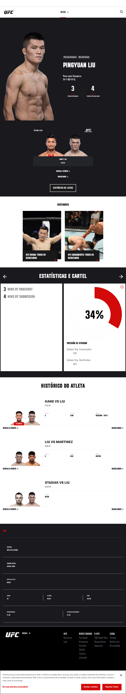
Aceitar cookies (91, 687)
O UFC (97, 634)
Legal (112, 634)
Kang (49, 401)
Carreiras (68, 638)
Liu (62, 401)
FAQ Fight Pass (101, 638)
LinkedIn (83, 658)
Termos (113, 638)
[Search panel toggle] (121, 12)
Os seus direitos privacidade (15, 687)
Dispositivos (100, 642)
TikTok (82, 650)
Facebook (83, 638)
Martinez (64, 442)
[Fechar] (121, 675)
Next (121, 277)
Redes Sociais (85, 634)
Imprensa (98, 646)
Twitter (82, 654)
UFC (65, 634)
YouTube (82, 646)
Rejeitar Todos (111, 687)
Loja (65, 642)
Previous (5, 277)
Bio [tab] (4, 531)
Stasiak (52, 483)
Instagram (83, 642)
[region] (63, 682)
